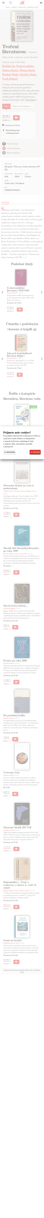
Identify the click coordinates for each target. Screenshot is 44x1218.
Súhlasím (36, 452)
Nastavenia (10, 452)
